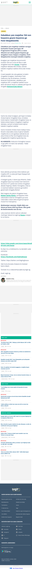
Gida (2, 28)
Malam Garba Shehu (8, 195)
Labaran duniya (4, 378)
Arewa (17, 64)
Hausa (22, 215)
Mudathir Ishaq (18, 43)
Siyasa (2, 346)
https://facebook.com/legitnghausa (14, 257)
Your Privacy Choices (18, 568)
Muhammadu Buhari (14, 86)
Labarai (7, 28)
